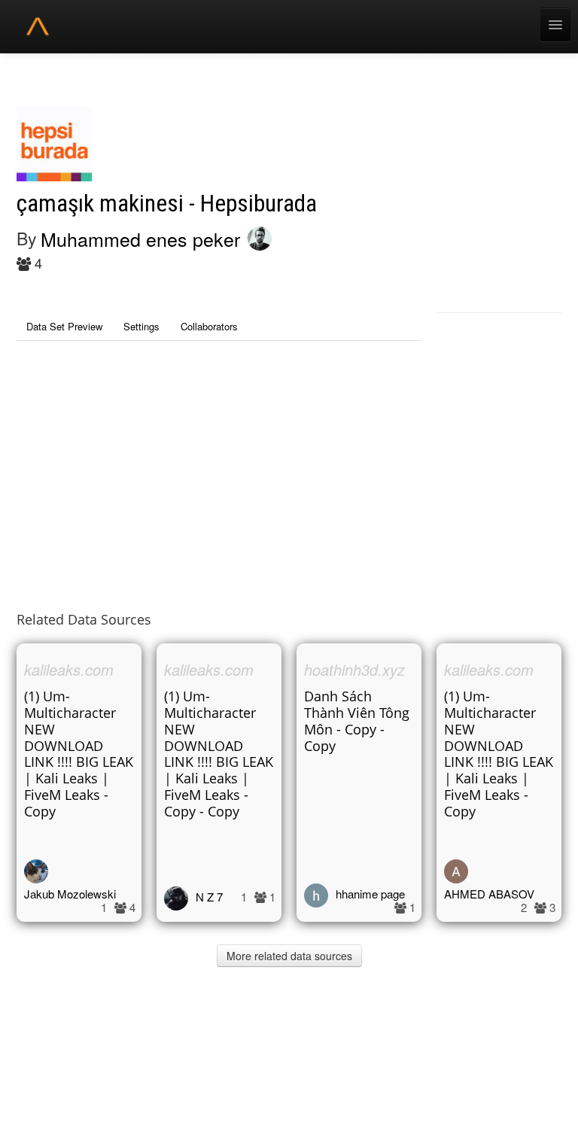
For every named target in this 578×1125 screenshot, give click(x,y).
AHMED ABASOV (489, 894)
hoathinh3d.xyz (354, 669)
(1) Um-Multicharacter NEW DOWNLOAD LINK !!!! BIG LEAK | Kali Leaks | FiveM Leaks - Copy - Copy (218, 753)
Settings (141, 326)
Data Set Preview (64, 326)
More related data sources (289, 955)
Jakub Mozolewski (70, 894)
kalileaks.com (69, 669)
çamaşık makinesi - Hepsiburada (167, 203)
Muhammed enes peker (140, 238)
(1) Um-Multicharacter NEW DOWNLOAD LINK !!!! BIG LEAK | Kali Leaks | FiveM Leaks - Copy (78, 753)
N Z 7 (209, 897)
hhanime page (370, 894)
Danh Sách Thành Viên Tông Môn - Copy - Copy (356, 721)
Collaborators (209, 326)
